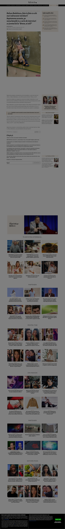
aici (14, 524)
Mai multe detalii (6, 519)
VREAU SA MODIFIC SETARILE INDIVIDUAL (57, 522)
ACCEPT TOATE (58, 519)
